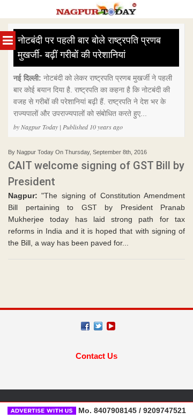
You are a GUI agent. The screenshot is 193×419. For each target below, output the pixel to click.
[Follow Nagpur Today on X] (98, 326)
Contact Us (96, 355)
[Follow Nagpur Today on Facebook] (85, 326)
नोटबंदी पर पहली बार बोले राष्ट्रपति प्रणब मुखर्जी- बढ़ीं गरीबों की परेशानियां (89, 47)
